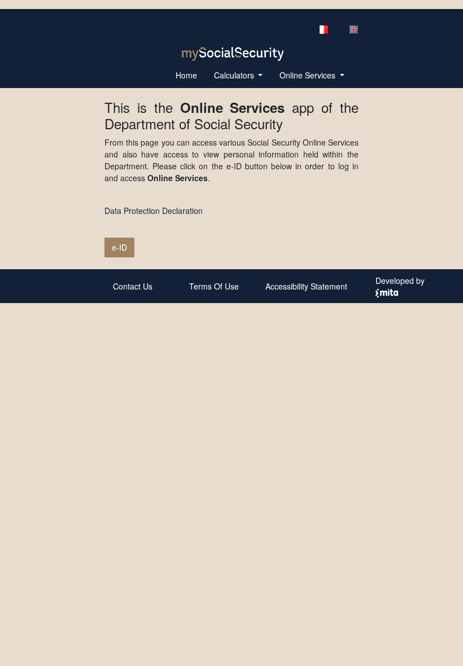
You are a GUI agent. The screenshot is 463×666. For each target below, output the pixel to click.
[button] (239, 75)
